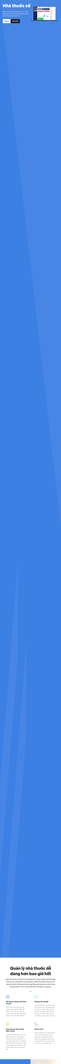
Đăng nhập (15, 21)
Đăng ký (7, 21)
